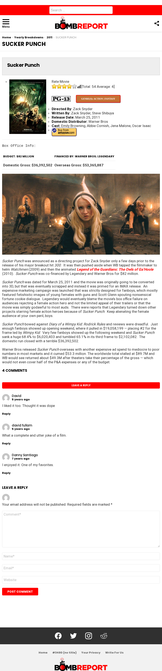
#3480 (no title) (64, 652)
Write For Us (114, 652)
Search (108, 11)
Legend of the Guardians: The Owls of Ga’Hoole (115, 269)
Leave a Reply (81, 385)
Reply (6, 414)
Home (43, 652)
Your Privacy (90, 652)
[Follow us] (156, 23)
